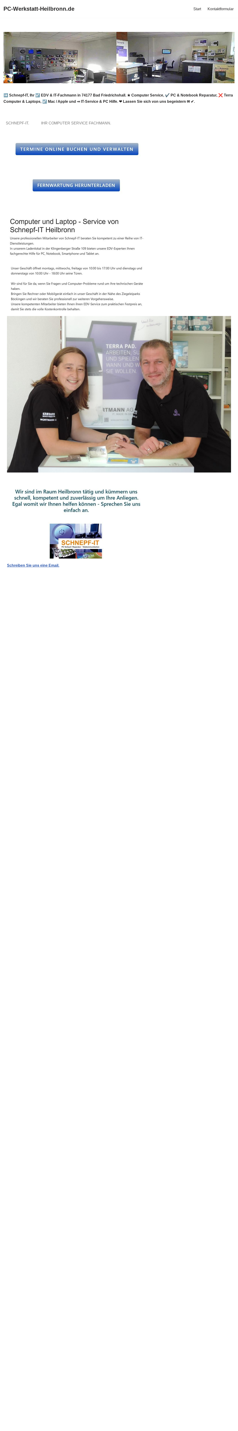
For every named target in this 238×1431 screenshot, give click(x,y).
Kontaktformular (221, 9)
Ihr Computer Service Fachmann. (77, 123)
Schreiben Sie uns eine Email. (33, 565)
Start (197, 9)
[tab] (18, 123)
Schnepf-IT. (18, 123)
